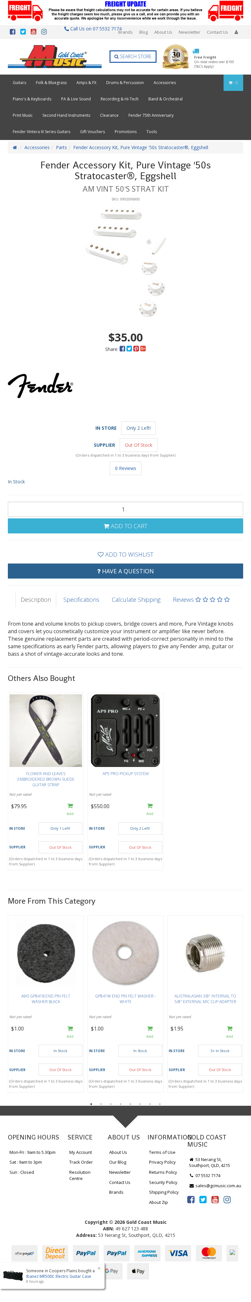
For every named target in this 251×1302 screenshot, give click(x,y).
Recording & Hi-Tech (120, 99)
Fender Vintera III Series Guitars (41, 131)
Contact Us (217, 32)
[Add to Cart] (70, 810)
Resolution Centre (80, 1175)
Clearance (109, 115)
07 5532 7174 (207, 1175)
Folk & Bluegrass (51, 82)
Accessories (165, 82)
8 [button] (160, 1104)
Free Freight (214, 62)
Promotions (126, 131)
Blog (143, 32)
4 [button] (120, 1104)
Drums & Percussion (125, 82)
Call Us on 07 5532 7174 (94, 29)
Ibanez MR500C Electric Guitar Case (58, 1276)
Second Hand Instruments (66, 115)
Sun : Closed (21, 1172)
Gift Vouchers (92, 131)
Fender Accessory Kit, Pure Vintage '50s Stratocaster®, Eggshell (140, 147)
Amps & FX (86, 82)
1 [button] (91, 1104)
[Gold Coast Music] (55, 56)
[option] (125, 262)
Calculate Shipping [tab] (136, 599)
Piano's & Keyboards (32, 99)
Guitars (19, 82)
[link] (190, 1199)
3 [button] (111, 1104)
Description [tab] (36, 599)
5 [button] (130, 1104)
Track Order (81, 1162)
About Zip (158, 1202)
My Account (80, 1152)
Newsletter (189, 32)
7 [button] (150, 1104)
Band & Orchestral (165, 99)
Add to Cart (128, 526)
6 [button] (140, 1104)
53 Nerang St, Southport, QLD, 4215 (209, 1162)
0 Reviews (125, 468)
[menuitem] (123, 349)
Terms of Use (162, 1152)
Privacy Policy (162, 1162)
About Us (163, 32)
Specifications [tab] (81, 599)
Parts (61, 147)
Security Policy (163, 1182)
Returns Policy (163, 1172)
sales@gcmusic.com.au (217, 1186)
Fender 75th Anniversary (151, 115)
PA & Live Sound (76, 99)
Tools (151, 131)
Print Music (23, 115)
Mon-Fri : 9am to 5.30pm (32, 1152)
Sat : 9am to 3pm (25, 1162)
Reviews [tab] (184, 599)
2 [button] (101, 1104)
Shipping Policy (164, 1192)
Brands (125, 32)
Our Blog (117, 1162)
